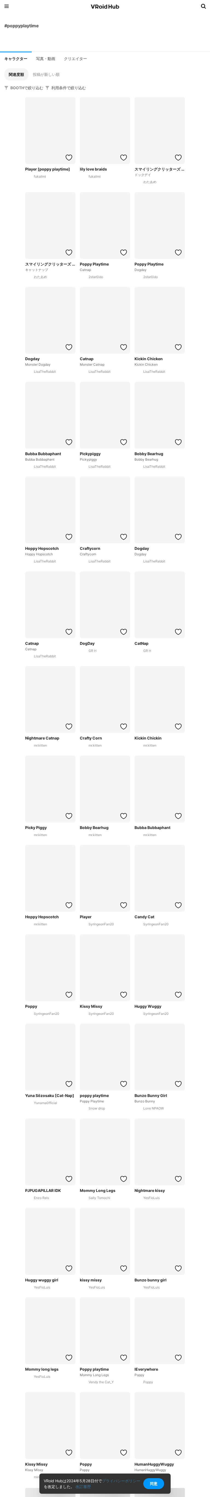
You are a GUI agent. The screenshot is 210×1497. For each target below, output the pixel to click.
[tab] (16, 58)
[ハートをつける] (69, 157)
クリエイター (75, 58)
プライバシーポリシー (121, 1480)
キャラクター (15, 58)
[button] (16, 74)
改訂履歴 (83, 1486)
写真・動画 (45, 58)
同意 (154, 1483)
